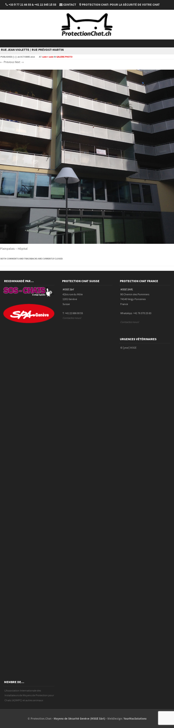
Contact (69, 4)
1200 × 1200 (47, 57)
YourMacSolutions (135, 719)
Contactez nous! (72, 318)
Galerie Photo (64, 57)
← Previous (7, 62)
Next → (19, 62)
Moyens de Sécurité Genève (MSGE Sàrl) (79, 719)
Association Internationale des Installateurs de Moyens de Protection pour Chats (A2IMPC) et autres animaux (29, 695)
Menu (87, 43)
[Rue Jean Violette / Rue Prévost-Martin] (87, 243)
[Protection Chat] (87, 36)
